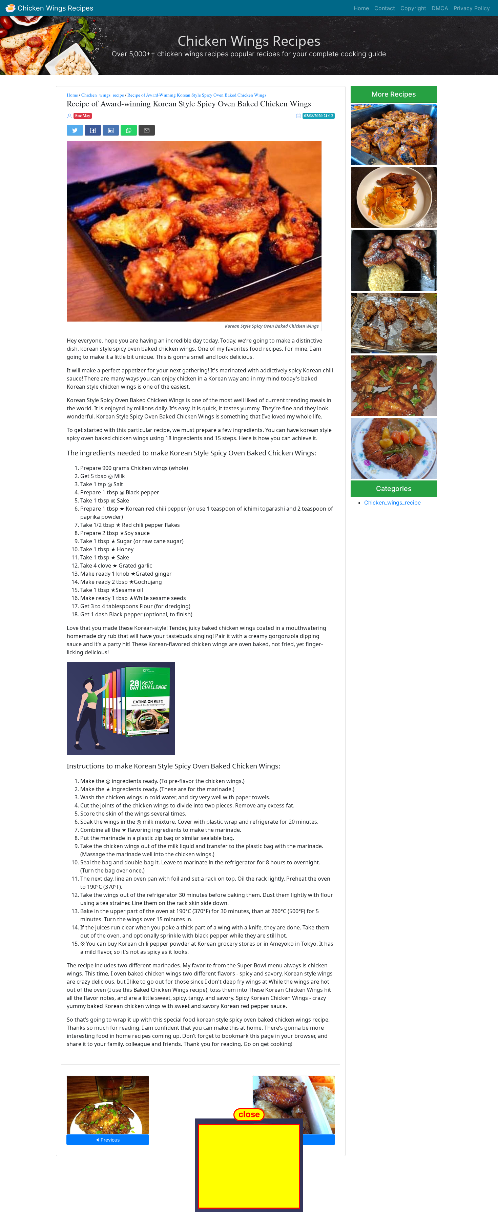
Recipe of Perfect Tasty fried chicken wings (293, 1103)
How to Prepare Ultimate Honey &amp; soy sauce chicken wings (387, 384)
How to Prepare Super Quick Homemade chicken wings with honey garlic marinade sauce (392, 258)
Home (361, 8)
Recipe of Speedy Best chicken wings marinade (387, 133)
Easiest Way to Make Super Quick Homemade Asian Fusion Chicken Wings (107, 1103)
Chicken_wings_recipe (102, 95)
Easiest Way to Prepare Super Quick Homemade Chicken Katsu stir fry (386, 195)
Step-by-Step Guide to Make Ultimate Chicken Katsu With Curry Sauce (392, 446)
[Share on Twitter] (75, 130)
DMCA (440, 8)
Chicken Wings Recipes (54, 8)
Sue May (82, 116)
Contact (384, 8)
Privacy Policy (472, 8)
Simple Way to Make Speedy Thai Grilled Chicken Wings (392, 321)
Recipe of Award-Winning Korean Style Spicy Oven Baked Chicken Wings (196, 95)
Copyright (413, 8)
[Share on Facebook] (93, 130)
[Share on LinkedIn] (111, 130)
